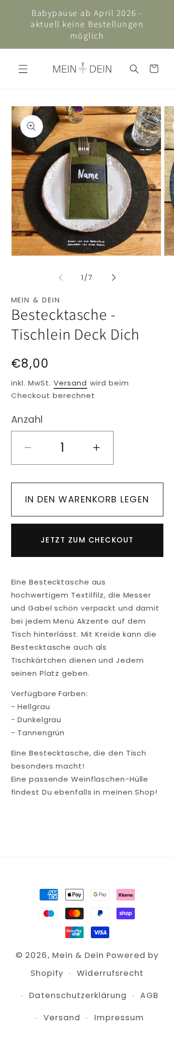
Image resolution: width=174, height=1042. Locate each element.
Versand (70, 383)
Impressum (119, 1017)
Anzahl (27, 419)
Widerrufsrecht (110, 973)
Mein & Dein (78, 955)
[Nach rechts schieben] (113, 277)
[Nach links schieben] (60, 277)
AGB (149, 995)
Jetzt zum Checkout (87, 540)
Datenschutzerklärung (78, 995)
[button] (23, 69)
